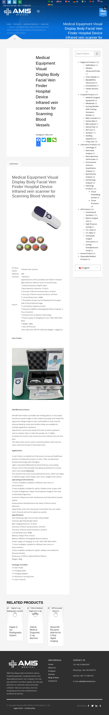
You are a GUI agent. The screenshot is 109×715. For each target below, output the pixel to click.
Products (51, 671)
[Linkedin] (15, 2)
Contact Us (52, 681)
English (85, 267)
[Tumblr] (20, 2)
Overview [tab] (13, 164)
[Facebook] (4, 2)
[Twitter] (9, 2)
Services (51, 674)
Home (50, 664)
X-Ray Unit (48, 134)
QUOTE (103, 12)
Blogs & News (53, 677)
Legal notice (18, 708)
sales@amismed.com (87, 681)
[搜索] (97, 53)
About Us (52, 667)
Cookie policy (30, 708)
